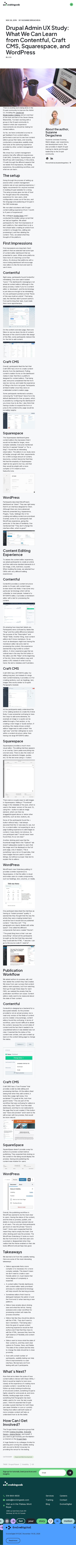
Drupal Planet (14, 1464)
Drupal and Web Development (23, 1457)
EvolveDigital (66, 1504)
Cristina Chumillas (16, 1432)
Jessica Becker (15, 1434)
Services (50, 1496)
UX (33, 1464)
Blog (48, 1504)
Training (49, 1500)
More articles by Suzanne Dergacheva (57, 163)
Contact (63, 1500)
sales (18, 1500)
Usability (25, 1464)
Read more (13, 1540)
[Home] (11, 4)
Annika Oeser (19, 216)
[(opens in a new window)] (47, 158)
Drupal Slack (21, 1439)
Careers (63, 1496)
